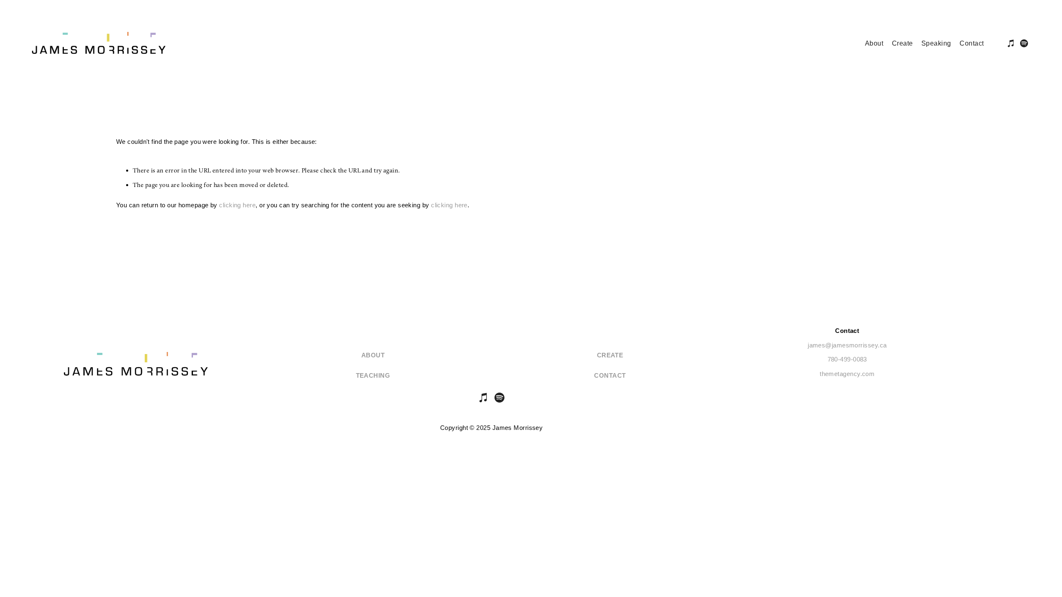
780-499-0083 (847, 359)
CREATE (610, 355)
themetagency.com (847, 373)
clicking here (237, 205)
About (373, 355)
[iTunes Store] (484, 398)
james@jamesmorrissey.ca (847, 345)
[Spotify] (499, 398)
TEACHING (373, 375)
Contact (610, 375)
